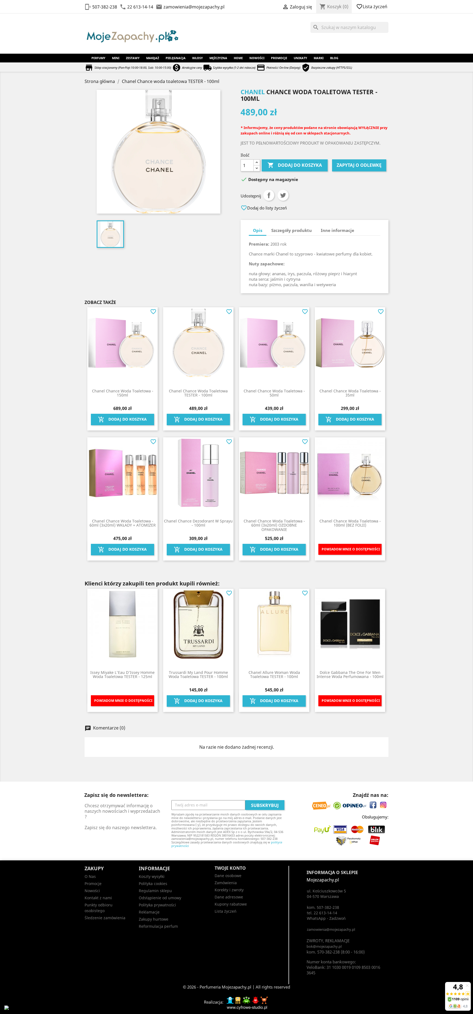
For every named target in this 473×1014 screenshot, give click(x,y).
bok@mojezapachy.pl (324, 946)
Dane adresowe (229, 897)
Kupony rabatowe (231, 904)
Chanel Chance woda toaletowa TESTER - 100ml (198, 393)
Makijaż (152, 58)
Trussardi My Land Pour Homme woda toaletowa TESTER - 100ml (198, 674)
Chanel (253, 92)
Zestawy (133, 58)
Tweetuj (283, 195)
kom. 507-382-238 (323, 907)
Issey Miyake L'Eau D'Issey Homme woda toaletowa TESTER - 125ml (122, 674)
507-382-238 (104, 7)
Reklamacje (149, 912)
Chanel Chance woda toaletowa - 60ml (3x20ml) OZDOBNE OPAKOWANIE (274, 525)
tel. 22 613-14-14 (322, 912)
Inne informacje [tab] (337, 230)
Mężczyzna (218, 58)
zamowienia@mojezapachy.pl (193, 7)
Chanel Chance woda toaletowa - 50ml (274, 393)
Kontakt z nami (98, 897)
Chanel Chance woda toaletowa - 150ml (122, 393)
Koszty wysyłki (152, 876)
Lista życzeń (372, 6)
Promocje (279, 58)
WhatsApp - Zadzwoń (326, 918)
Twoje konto (230, 868)
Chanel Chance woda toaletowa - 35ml (350, 393)
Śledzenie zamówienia (105, 917)
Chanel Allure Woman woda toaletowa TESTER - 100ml (274, 674)
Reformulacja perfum (158, 926)
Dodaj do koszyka (294, 165)
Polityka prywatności (157, 904)
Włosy (197, 58)
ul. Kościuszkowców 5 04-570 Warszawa (326, 893)
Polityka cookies (153, 883)
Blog (334, 58)
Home (238, 58)
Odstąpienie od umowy (160, 897)
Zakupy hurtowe (153, 919)
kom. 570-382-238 (323, 952)
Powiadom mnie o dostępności (351, 549)
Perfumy (98, 58)
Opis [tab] (257, 230)
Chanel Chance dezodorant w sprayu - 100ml (198, 523)
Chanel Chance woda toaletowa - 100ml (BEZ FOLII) (350, 523)
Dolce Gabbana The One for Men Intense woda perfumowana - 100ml (350, 674)
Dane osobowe (228, 875)
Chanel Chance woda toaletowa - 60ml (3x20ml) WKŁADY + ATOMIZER (123, 523)
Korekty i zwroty (229, 889)
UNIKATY (300, 58)
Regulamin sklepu (155, 890)
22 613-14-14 (140, 7)
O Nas (90, 876)
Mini (115, 58)
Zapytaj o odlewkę (359, 165)
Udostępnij (268, 195)
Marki (319, 58)
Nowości (256, 58)
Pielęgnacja (176, 58)
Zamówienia (226, 882)
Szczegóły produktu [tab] (291, 230)
